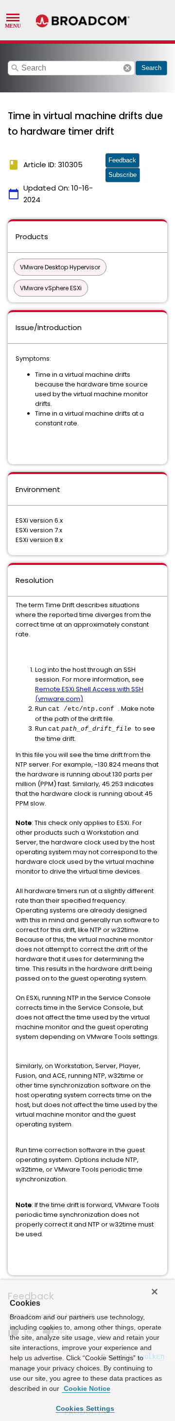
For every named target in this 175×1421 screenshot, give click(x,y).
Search (151, 67)
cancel (127, 68)
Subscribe (122, 174)
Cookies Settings (85, 1408)
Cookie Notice (86, 1388)
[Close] (155, 1292)
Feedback (122, 160)
